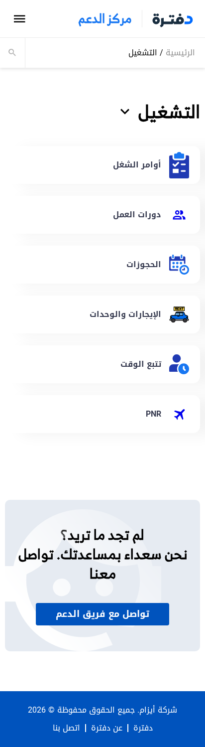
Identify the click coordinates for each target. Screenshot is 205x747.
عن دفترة (106, 728)
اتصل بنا (66, 728)
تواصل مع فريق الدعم (102, 613)
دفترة (143, 728)
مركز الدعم (105, 18)
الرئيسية (180, 52)
